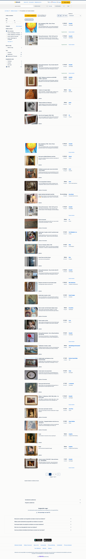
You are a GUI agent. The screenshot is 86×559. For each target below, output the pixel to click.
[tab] (59, 15)
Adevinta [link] (44, 548)
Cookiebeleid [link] (59, 545)
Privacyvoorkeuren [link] (68, 545)
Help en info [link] (26, 2)
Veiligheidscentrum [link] (37, 2)
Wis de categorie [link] (19, 26)
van (6, 20)
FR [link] (71, 2)
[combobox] (23, 6)
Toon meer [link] (9, 41)
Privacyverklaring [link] (51, 545)
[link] (18, 2)
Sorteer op (70, 13)
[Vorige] (47, 474)
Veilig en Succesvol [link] (28, 545)
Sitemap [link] (50, 548)
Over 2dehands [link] (38, 548)
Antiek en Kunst (28, 19)
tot (14, 20)
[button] (53, 2)
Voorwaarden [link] (31, 2)
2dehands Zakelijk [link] (18, 545)
